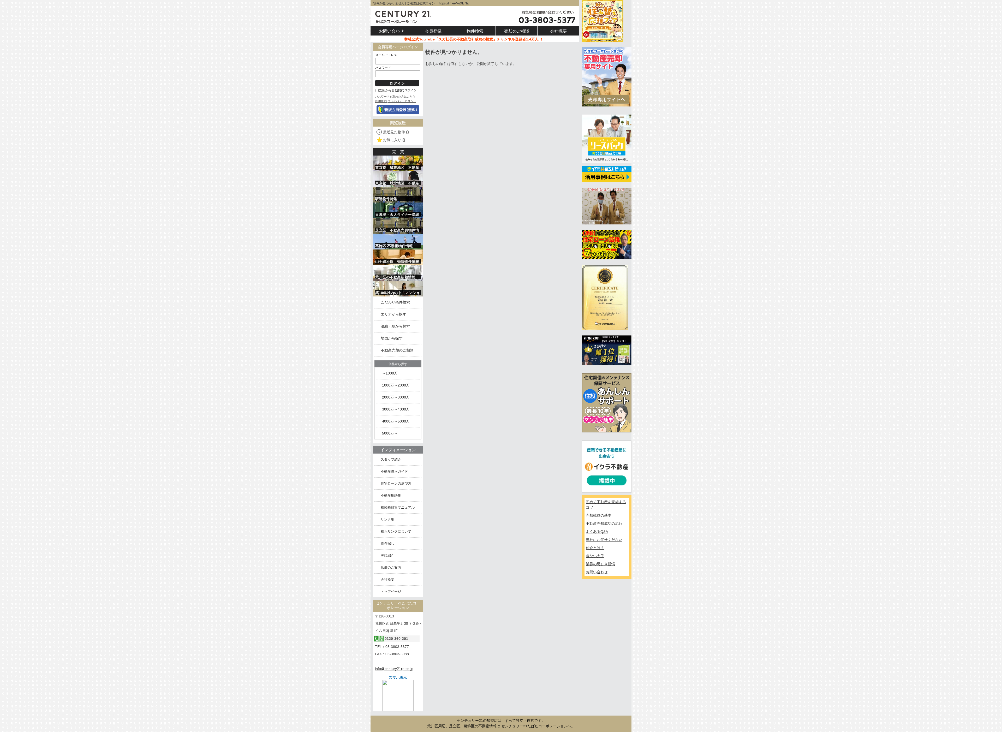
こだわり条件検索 (395, 302)
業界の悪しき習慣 (600, 564)
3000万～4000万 (396, 409)
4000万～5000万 (396, 421)
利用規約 (381, 101)
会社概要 (387, 579)
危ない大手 (595, 556)
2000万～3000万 (396, 397)
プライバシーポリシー (401, 101)
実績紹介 (387, 555)
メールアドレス (386, 55)
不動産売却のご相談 (397, 350)
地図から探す (392, 338)
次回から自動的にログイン (398, 90)
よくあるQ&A (597, 531)
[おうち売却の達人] (605, 297)
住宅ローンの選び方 (396, 483)
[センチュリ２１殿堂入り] (606, 206)
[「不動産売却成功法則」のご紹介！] (606, 350)
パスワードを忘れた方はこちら (395, 96)
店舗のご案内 (391, 567)
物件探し (387, 543)
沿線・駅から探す (395, 326)
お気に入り (394, 140)
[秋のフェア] (602, 21)
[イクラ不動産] (606, 466)
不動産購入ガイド (394, 471)
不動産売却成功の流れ (604, 523)
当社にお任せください (604, 540)
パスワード (383, 68)
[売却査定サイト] (606, 76)
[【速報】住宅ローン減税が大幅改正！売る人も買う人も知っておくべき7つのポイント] (606, 244)
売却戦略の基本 (598, 515)
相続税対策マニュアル (398, 507)
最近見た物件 (396, 132)
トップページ (391, 591)
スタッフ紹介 (391, 459)
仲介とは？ (595, 548)
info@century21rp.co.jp (394, 668)
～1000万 (390, 373)
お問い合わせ (597, 572)
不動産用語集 (391, 495)
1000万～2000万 (396, 385)
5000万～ (390, 433)
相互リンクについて (396, 531)
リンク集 (387, 519)
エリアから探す (393, 314)
